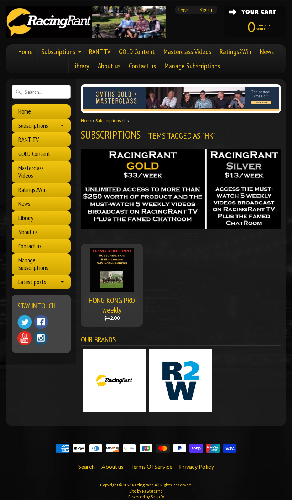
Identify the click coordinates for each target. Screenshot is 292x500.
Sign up (206, 9)
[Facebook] (41, 322)
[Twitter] (24, 322)
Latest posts (32, 282)
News (267, 51)
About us (109, 66)
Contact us (142, 66)
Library (80, 66)
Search (86, 466)
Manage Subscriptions (192, 66)
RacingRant (142, 485)
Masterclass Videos (187, 51)
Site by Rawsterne (146, 491)
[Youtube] (24, 338)
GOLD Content (137, 51)
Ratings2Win (235, 51)
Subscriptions (58, 51)
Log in (184, 9)
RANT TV (99, 51)
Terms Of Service (151, 466)
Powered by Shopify (146, 496)
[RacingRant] (86, 29)
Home (25, 51)
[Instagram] (41, 338)
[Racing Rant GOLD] (181, 225)
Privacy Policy (196, 466)
